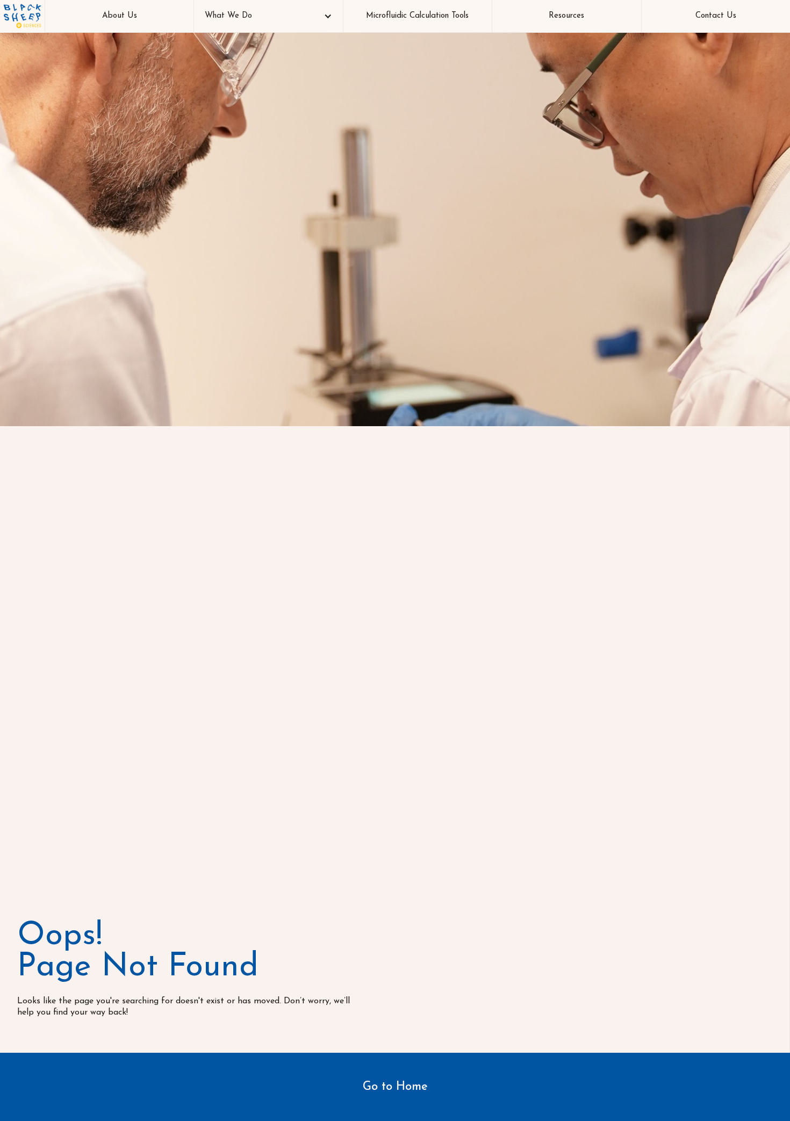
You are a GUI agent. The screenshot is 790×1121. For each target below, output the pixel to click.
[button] (268, 16)
